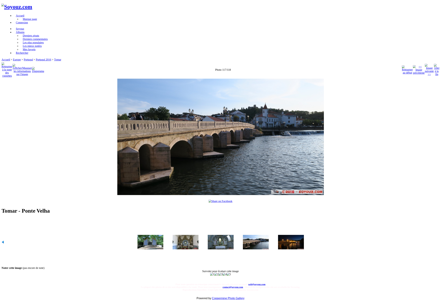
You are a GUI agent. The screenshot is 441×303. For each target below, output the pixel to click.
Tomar (57, 59)
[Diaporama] (38, 68)
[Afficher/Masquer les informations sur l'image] (22, 68)
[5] (229, 274)
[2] (216, 274)
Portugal (28, 59)
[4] (225, 274)
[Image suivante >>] (429, 68)
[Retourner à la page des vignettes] (7, 68)
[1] (212, 274)
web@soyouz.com (256, 284)
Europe (17, 59)
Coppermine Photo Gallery (228, 298)
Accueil (6, 59)
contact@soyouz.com (233, 287)
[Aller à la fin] (436, 68)
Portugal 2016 (43, 59)
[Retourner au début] (407, 68)
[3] (220, 274)
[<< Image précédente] (419, 68)
